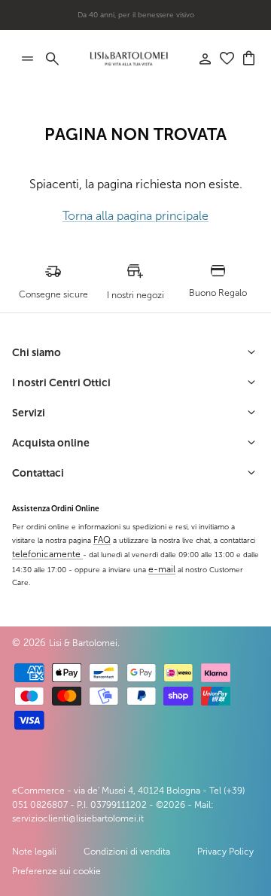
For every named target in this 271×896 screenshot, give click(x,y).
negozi (160, 21)
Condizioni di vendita (127, 851)
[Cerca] (60, 58)
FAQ (102, 540)
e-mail (161, 569)
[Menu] (27, 58)
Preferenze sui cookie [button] (56, 871)
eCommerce (38, 790)
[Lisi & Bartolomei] (129, 58)
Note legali (34, 851)
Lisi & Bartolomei (83, 643)
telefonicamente (47, 554)
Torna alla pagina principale (135, 215)
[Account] (197, 58)
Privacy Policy (225, 851)
